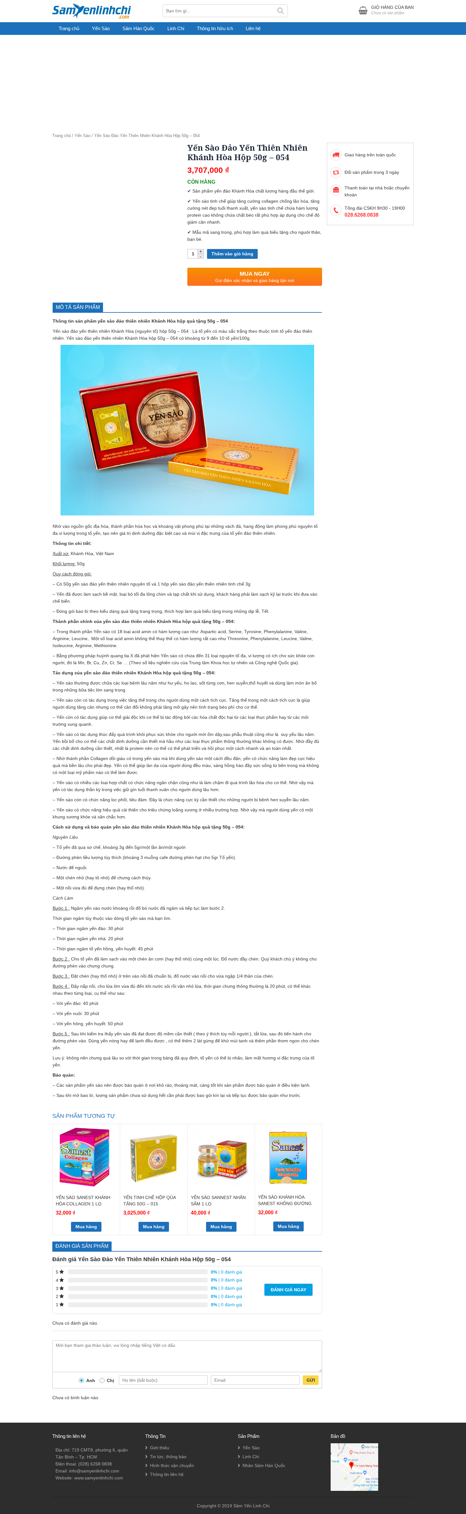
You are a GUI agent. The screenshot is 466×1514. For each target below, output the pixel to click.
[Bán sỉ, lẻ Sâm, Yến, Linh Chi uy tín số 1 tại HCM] (91, 10)
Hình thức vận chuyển (172, 1465)
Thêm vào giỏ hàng (232, 253)
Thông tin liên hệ (167, 1474)
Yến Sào (101, 28)
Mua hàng (86, 1226)
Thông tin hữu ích (215, 28)
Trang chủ (69, 28)
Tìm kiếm (281, 10)
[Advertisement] (233, 82)
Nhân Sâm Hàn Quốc (264, 1465)
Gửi (311, 1380)
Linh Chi (175, 28)
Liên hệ (253, 28)
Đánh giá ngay (288, 1289)
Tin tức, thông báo (168, 1456)
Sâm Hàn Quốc (138, 28)
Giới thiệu (159, 1447)
